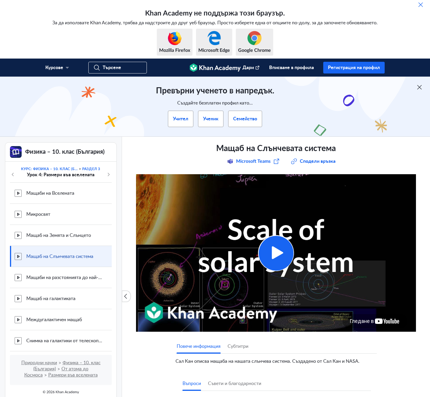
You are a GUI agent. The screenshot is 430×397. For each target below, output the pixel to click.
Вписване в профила (291, 67)
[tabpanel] (276, 359)
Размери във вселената (73, 375)
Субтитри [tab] (238, 346)
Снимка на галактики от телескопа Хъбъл (64, 340)
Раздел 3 (91, 169)
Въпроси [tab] (192, 383)
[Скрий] (420, 4)
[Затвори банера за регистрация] (419, 87)
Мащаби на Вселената (50, 193)
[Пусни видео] (276, 253)
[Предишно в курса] (12, 174)
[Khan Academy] (215, 67)
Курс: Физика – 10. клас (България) (49, 169)
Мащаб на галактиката (50, 298)
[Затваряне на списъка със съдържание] (126, 296)
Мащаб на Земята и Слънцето (58, 235)
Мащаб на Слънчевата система (59, 256)
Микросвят (38, 214)
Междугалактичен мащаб (54, 319)
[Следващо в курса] (108, 174)
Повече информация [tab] (199, 346)
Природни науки (39, 362)
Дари (248, 67)
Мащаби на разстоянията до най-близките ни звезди (64, 277)
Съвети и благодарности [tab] (234, 383)
